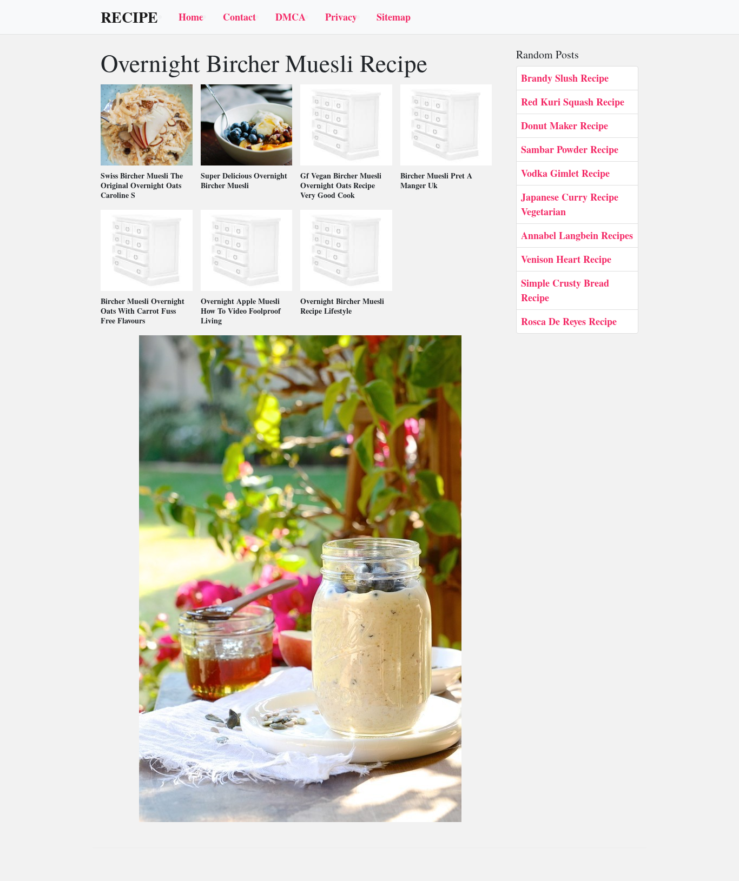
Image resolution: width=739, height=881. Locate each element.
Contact (239, 17)
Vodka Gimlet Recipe (565, 173)
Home (191, 17)
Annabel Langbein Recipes (577, 235)
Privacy (341, 17)
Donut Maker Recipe (564, 125)
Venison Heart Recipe (566, 259)
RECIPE (129, 17)
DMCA (290, 17)
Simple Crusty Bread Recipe (565, 290)
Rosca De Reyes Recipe (569, 321)
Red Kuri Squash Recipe (572, 102)
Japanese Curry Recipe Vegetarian (569, 204)
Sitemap (394, 17)
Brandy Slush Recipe (565, 78)
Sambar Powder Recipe (569, 149)
